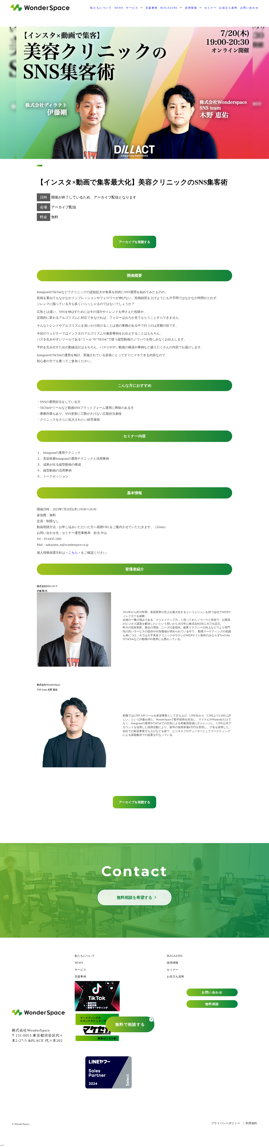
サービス (132, 7)
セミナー (210, 7)
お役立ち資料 (228, 7)
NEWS (118, 7)
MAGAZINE (169, 7)
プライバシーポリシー (225, 1123)
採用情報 (191, 7)
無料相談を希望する (134, 897)
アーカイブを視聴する (134, 242)
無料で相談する (130, 1024)
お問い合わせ (249, 7)
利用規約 (251, 1123)
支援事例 (152, 7)
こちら (73, 552)
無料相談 (212, 1004)
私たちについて (101, 7)
